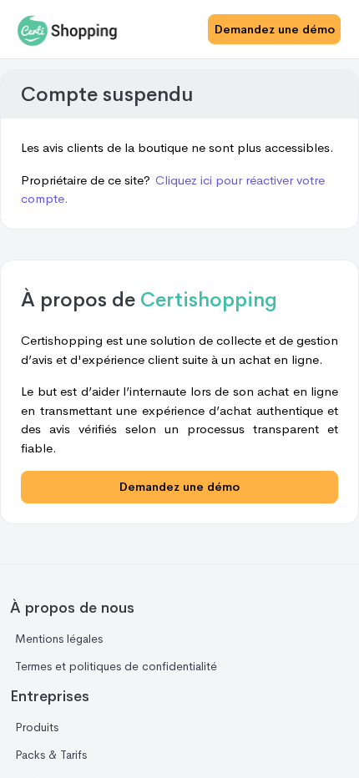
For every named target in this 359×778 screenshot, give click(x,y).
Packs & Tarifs (51, 754)
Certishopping (208, 299)
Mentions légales (59, 638)
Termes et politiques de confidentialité (116, 666)
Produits (36, 727)
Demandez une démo (275, 29)
